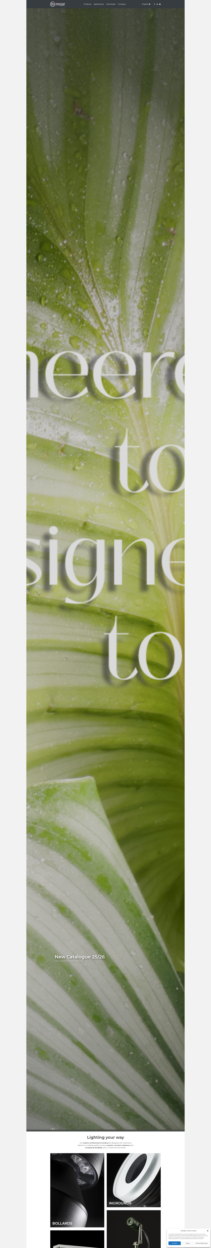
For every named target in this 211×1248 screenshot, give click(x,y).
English (145, 4)
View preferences (202, 1243)
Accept (174, 1243)
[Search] (155, 4)
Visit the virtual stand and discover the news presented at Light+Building (103, 845)
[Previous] (31, 570)
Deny (188, 1243)
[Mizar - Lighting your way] (57, 4)
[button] (208, 1231)
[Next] (179, 570)
